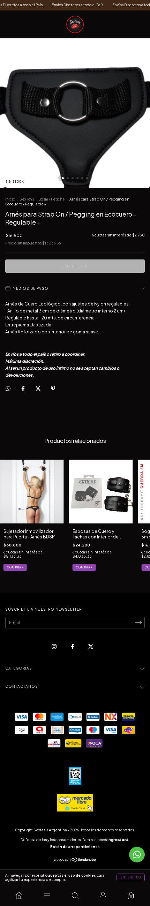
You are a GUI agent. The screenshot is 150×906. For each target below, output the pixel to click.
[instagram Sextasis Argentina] (54, 646)
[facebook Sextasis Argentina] (73, 646)
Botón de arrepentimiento (75, 847)
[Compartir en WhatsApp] (8, 388)
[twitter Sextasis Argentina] (90, 646)
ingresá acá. (118, 840)
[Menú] (47, 895)
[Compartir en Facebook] (23, 388)
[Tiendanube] (75, 860)
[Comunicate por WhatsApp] (137, 854)
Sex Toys (27, 199)
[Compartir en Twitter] (38, 388)
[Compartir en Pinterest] (53, 388)
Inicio (10, 199)
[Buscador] (75, 895)
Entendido (130, 877)
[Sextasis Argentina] (19, 895)
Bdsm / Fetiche (51, 199)
